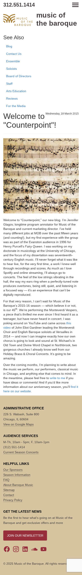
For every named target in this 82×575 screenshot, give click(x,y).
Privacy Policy (12, 500)
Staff (9, 83)
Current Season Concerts (20, 452)
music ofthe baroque (56, 19)
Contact (8, 495)
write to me (57, 378)
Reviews (12, 98)
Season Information (16, 474)
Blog (9, 46)
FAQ (6, 480)
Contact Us (13, 54)
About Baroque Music (18, 485)
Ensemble (13, 61)
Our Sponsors (13, 469)
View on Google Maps (18, 424)
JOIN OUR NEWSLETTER (25, 535)
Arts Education (16, 91)
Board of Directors (18, 76)
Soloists (11, 68)
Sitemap (9, 490)
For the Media (16, 106)
